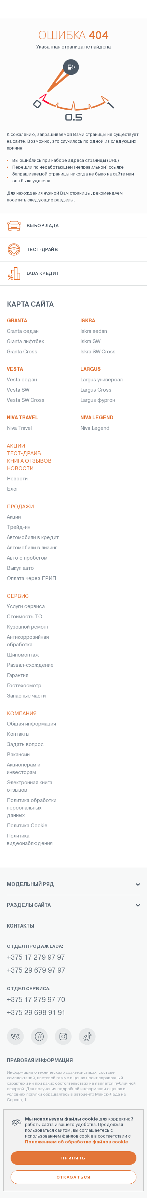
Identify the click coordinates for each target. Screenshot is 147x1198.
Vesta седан (22, 380)
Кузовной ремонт (28, 627)
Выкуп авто (20, 568)
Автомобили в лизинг (32, 548)
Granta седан (23, 331)
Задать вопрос (25, 744)
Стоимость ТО (24, 617)
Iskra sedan (93, 331)
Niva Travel (22, 418)
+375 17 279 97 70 (36, 1000)
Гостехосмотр (24, 685)
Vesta (15, 369)
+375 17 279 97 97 (36, 957)
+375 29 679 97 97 (36, 970)
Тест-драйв (24, 453)
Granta (17, 321)
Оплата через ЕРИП (31, 578)
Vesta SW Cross (25, 400)
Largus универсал (101, 380)
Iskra (87, 321)
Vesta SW (18, 390)
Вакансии (18, 754)
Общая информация (31, 724)
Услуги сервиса (26, 606)
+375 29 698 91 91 (36, 1013)
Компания (22, 713)
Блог (12, 489)
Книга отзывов (29, 461)
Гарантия (17, 675)
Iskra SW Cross (98, 352)
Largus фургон (97, 400)
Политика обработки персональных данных (31, 807)
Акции (16, 446)
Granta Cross (22, 352)
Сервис (18, 596)
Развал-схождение (30, 665)
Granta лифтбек (25, 341)
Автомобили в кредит (33, 537)
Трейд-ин (18, 527)
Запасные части (26, 696)
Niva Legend (96, 418)
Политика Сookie (27, 825)
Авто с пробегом (27, 558)
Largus (90, 369)
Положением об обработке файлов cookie (76, 1141)
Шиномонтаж (23, 655)
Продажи (20, 507)
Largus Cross (95, 390)
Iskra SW (90, 341)
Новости (20, 468)
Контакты (18, 734)
